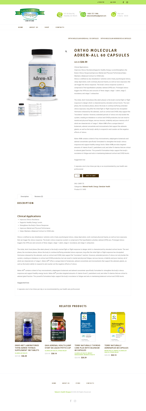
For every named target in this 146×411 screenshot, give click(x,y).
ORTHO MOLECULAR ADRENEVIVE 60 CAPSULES (116, 38)
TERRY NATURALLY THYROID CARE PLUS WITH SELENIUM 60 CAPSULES (87, 347)
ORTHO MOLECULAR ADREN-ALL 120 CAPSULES (83, 38)
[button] (66, 51)
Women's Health (89, 354)
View (28, 325)
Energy (95, 186)
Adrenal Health (88, 186)
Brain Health (108, 350)
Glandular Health (104, 186)
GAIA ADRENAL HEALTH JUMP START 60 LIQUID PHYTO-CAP (58, 346)
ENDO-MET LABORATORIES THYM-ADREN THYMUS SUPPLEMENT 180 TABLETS (27, 347)
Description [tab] (25, 196)
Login (114, 2)
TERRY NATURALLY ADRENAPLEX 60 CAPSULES (116, 346)
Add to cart (91, 176)
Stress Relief (62, 350)
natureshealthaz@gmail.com (96, 16)
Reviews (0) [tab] (39, 196)
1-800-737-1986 (92, 14)
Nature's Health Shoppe (63, 392)
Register (101, 2)
